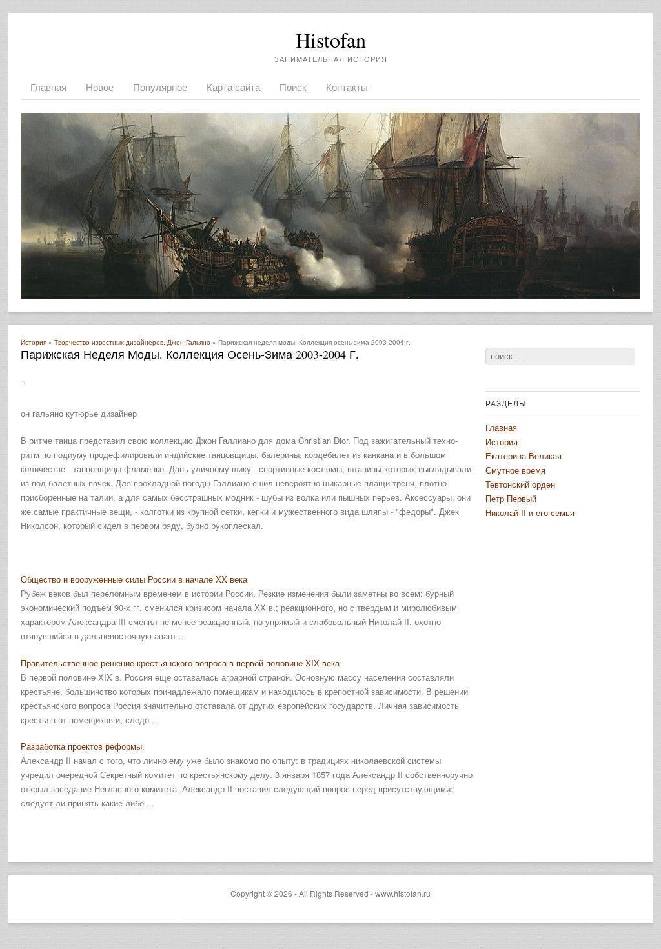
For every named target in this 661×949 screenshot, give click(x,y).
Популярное (160, 87)
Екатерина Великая (523, 456)
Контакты (347, 87)
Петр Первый (510, 498)
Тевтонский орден (520, 484)
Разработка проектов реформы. (83, 746)
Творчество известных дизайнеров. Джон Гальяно (132, 341)
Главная (48, 87)
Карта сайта (233, 87)
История (33, 341)
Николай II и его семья (530, 512)
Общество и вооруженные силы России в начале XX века (134, 579)
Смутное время (515, 470)
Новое (100, 87)
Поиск (293, 87)
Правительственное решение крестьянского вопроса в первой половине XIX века (180, 663)
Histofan (331, 40)
